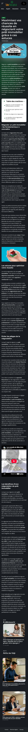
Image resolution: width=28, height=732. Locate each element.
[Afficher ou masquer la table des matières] (24, 101)
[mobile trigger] (3, 3)
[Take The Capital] (11, 3)
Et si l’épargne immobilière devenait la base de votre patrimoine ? (14, 684)
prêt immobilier (13, 64)
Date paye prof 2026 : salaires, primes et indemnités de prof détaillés (14, 717)
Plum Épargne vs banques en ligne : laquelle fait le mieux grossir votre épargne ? (13, 641)
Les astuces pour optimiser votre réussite (14, 110)
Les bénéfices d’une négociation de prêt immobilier (14, 118)
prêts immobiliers (15, 78)
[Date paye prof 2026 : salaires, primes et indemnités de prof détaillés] (14, 703)
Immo (3, 17)
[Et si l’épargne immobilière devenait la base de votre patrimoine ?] (14, 670)
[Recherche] (24, 3)
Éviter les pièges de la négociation (14, 114)
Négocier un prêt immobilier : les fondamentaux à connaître (14, 105)
